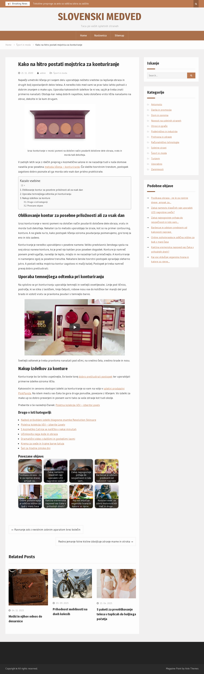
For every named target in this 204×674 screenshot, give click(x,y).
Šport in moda (60, 73)
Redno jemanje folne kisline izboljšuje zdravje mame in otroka (94, 541)
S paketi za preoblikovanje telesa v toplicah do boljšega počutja (116, 614)
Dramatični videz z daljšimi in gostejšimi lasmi (48, 438)
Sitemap (119, 35)
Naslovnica (100, 35)
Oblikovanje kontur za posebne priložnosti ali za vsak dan (52, 189)
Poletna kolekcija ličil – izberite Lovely (78, 405)
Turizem (155, 158)
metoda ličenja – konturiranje (62, 166)
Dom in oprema (159, 115)
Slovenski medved (99, 16)
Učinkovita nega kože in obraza (39, 434)
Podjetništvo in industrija (164, 131)
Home (83, 35)
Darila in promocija (161, 109)
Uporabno (156, 163)
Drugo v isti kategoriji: (37, 202)
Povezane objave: (35, 205)
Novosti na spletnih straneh (166, 120)
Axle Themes (192, 668)
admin (43, 73)
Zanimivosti (157, 169)
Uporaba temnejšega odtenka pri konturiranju (46, 193)
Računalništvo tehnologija (165, 142)
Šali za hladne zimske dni (35, 448)
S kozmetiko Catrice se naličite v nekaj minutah (48, 429)
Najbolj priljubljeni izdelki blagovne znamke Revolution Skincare (58, 419)
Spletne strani (158, 147)
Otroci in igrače (159, 126)
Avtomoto (156, 104)
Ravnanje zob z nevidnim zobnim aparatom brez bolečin (47, 529)
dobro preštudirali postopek (95, 376)
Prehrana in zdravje (161, 136)
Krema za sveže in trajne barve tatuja (42, 443)
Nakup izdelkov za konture (36, 198)
